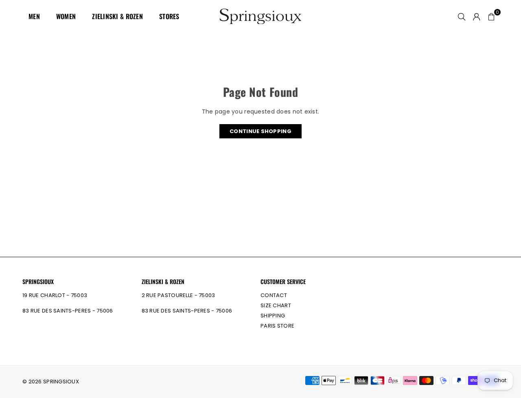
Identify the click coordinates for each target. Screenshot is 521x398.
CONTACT (273, 295)
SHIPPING (272, 315)
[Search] (461, 16)
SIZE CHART (275, 305)
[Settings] (476, 16)
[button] (491, 16)
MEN (34, 16)
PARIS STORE (277, 326)
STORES (169, 16)
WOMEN (66, 16)
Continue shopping (260, 131)
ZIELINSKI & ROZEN (117, 16)
